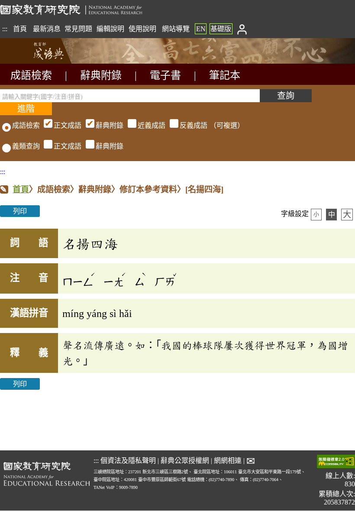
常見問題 (78, 28)
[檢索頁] (43, 61)
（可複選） (149, 125)
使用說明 (142, 28)
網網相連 (228, 460)
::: (4, 28)
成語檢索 (31, 75)
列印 (20, 211)
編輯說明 (110, 28)
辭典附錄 (101, 75)
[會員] (241, 28)
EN (201, 28)
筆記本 (224, 75)
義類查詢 (26, 146)
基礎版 (220, 28)
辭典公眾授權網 (185, 460)
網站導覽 (176, 28)
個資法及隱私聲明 (128, 460)
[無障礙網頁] (336, 462)
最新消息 (47, 28)
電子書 (165, 75)
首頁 (20, 28)
